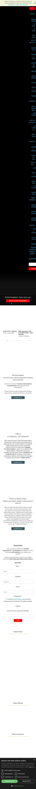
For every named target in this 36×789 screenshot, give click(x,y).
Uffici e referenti (33, 230)
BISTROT (32, 141)
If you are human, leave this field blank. (18, 611)
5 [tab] (18, 303)
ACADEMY (32, 101)
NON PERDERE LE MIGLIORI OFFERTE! (19, 3)
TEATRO (32, 14)
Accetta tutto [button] (9, 781)
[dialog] (18, 773)
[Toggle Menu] (32, 8)
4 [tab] (16, 303)
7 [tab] (23, 303)
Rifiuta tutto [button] (26, 781)
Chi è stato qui (33, 127)
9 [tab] (27, 303)
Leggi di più (32, 767)
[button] (18, 786)
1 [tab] (9, 303)
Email (18, 587)
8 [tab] (25, 303)
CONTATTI (32, 225)
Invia (18, 620)
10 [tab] (27, 340)
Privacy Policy (17, 599)
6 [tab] (20, 303)
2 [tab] (12, 303)
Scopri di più (18, 397)
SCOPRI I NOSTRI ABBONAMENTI (18, 300)
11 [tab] (29, 340)
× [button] (34, 759)
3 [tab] (14, 303)
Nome (18, 566)
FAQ (34, 168)
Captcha (18, 606)
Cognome (18, 576)
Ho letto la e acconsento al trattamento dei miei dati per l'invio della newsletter (18, 600)
